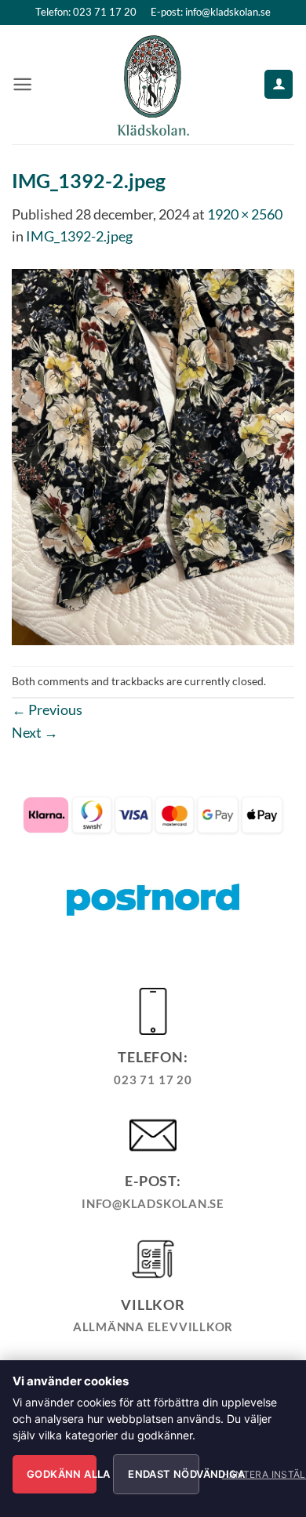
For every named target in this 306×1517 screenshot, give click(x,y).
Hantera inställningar (253, 1474)
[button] (22, 84)
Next (35, 732)
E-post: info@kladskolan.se (211, 11)
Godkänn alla (62, 1474)
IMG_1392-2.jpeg (79, 236)
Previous (47, 709)
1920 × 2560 (244, 214)
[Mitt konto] (278, 84)
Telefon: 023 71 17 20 (86, 11)
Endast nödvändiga (163, 1474)
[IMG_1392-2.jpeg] (153, 454)
